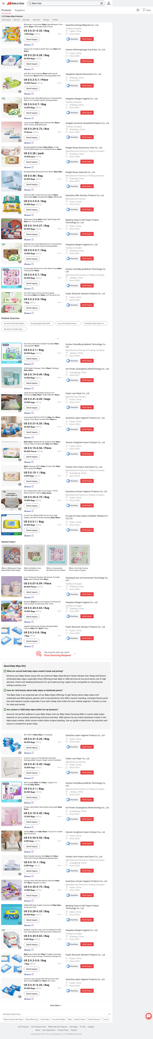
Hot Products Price (38, 1026)
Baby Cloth (27, 323)
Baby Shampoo (94, 1019)
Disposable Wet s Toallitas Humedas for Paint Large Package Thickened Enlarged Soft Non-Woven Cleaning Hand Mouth (43, 955)
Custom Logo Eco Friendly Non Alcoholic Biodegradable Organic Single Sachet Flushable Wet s (42, 759)
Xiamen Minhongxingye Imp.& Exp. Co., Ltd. (85, 49)
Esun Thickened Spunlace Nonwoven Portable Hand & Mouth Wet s (42, 578)
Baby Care (16, 20)
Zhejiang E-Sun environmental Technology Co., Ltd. (87, 579)
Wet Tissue (41, 323)
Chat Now (74, 39)
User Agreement (48, 1030)
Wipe (70, 1019)
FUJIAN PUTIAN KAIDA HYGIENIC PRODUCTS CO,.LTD (87, 517)
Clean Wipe (45, 1019)
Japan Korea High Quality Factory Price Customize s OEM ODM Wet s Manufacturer (42, 394)
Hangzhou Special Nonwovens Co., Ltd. (84, 74)
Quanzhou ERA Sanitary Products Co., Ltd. (85, 195)
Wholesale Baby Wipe (60, 323)
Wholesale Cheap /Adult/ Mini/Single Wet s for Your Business (42, 220)
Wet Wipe (55, 20)
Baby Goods (36, 20)
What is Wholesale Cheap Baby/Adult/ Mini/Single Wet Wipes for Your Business (11, 569)
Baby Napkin (80, 323)
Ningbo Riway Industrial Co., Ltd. (80, 172)
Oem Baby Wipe (98, 323)
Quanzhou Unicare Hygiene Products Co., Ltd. (86, 491)
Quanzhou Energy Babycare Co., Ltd (82, 25)
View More (55, 1005)
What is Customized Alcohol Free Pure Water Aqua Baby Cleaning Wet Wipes (56, 569)
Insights (91, 1026)
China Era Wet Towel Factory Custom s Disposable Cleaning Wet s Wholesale (43, 196)
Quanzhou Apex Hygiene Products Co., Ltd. (85, 417)
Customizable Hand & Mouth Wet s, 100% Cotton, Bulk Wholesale (42, 124)
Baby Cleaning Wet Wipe (13, 1019)
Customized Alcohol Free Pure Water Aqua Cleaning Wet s (43, 269)
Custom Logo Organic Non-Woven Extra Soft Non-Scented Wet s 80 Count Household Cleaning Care (41, 980)
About (37, 1030)
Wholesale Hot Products (57, 1026)
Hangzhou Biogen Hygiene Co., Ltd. (82, 98)
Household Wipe (58, 1019)
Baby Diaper (26, 20)
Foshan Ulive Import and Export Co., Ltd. (84, 466)
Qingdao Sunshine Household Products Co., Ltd (87, 123)
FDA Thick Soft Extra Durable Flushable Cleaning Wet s (41, 345)
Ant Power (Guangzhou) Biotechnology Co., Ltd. (87, 368)
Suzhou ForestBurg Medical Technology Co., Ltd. (86, 270)
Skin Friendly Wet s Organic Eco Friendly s (40, 783)
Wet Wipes (46, 20)
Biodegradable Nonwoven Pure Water (43, 172)
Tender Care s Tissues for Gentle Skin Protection (43, 833)
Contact (74, 1030)
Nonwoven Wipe (10, 323)
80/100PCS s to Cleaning (38, 735)
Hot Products (23, 1026)
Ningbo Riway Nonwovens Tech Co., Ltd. (84, 147)
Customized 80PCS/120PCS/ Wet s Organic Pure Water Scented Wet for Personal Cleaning (42, 418)
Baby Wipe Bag (32, 1019)
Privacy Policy (63, 1030)
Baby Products (6, 20)
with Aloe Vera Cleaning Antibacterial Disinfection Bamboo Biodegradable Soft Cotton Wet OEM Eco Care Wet (43, 74)
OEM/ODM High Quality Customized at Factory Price (42, 906)
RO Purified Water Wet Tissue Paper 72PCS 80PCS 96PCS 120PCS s (41, 492)
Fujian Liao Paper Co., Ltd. (78, 393)
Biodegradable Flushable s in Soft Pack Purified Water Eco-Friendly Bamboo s (43, 148)
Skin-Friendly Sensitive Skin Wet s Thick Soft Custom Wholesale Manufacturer (41, 857)
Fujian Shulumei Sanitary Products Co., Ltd (85, 293)
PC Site (83, 1026)
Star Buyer (74, 1026)
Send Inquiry (32, 39)
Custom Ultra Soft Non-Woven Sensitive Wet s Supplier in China (41, 882)
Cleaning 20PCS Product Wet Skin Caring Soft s (42, 467)
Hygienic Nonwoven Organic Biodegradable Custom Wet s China (41, 627)
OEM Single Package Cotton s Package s (41, 369)
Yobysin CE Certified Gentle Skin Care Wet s (42, 50)
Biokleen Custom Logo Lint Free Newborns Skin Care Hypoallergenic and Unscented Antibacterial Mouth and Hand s (43, 931)
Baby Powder (80, 1019)
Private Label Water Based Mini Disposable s (43, 808)
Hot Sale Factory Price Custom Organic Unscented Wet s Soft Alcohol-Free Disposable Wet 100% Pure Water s (42, 294)
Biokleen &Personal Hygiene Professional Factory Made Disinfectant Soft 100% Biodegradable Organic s (42, 603)
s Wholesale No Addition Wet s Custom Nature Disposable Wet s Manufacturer (42, 443)
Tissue (105, 1019)
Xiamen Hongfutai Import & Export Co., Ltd (85, 442)
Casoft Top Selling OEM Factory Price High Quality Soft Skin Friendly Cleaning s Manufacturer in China (42, 516)
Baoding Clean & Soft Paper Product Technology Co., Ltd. (82, 221)
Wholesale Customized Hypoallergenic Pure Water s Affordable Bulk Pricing (43, 25)
